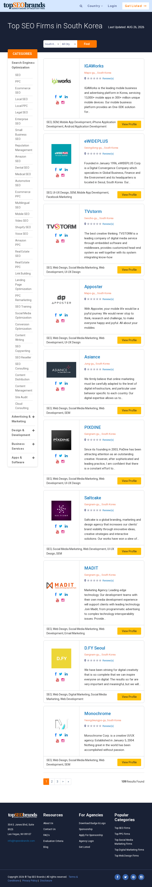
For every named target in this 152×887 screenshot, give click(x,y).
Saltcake (92, 497)
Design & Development (21, 432)
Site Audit (21, 397)
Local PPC (21, 105)
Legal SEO (21, 112)
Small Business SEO (21, 134)
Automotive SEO (22, 183)
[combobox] (51, 44)
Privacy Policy (29, 880)
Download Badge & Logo (92, 823)
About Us (48, 823)
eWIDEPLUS (96, 141)
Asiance (92, 356)
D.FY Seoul (94, 648)
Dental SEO (22, 167)
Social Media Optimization (23, 315)
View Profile (129, 124)
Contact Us (49, 829)
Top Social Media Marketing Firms (124, 842)
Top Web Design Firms (127, 855)
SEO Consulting (21, 366)
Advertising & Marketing (21, 419)
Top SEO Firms (122, 828)
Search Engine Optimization (22, 65)
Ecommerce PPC (22, 194)
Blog (45, 847)
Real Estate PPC (22, 264)
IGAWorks (94, 66)
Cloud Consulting (21, 406)
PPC (18, 81)
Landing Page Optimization (23, 284)
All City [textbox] (66, 44)
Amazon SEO (20, 158)
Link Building (23, 273)
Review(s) (108, 78)
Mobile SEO (22, 214)
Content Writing (20, 337)
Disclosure (46, 880)
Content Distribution (22, 377)
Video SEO (21, 220)
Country (94, 6)
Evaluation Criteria (53, 841)
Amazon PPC (20, 242)
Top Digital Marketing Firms (129, 849)
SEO (18, 75)
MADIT (91, 568)
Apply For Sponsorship (91, 835)
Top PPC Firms (122, 834)
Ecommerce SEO (22, 90)
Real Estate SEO (22, 253)
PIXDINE (92, 427)
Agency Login (86, 841)
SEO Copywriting (22, 348)
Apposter (93, 286)
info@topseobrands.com (21, 841)
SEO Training (23, 306)
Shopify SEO (23, 227)
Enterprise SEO (21, 121)
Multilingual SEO (22, 205)
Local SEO (21, 99)
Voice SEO (21, 233)
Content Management (23, 388)
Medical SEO (23, 174)
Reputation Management (23, 147)
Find (87, 44)
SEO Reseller (23, 357)
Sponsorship (85, 829)
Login (112, 6)
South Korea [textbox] (52, 44)
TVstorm (93, 211)
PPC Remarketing (23, 298)
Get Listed (134, 6)
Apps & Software (18, 460)
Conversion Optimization (23, 326)
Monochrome (97, 713)
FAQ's (46, 835)
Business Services (18, 446)
